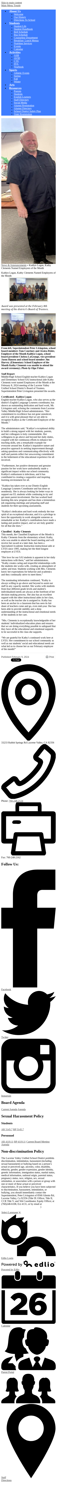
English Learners (22, 97)
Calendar (18, 49)
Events (17, 46)
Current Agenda (9, 1109)
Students (18, 94)
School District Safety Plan (27, 111)
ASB (16, 55)
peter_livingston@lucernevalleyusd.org (20, 1206)
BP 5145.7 (18, 1129)
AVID (17, 58)
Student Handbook (23, 29)
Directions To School (24, 20)
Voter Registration (23, 114)
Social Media (20, 102)
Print (51, 657)
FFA (16, 64)
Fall (16, 78)
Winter (17, 81)
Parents (17, 91)
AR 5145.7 (7, 1129)
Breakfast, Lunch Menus (26, 40)
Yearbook (19, 66)
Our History (20, 17)
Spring (17, 76)
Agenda (22, 1109)
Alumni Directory (23, 108)
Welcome (18, 14)
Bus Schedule (21, 34)
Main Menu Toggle (11, 5)
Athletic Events (21, 73)
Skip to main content (11, 2)
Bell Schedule (21, 32)
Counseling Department (26, 37)
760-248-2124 (16, 801)
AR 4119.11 (7, 1141)
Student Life (20, 26)
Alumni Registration (24, 105)
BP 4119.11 (20, 1141)
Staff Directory (21, 99)
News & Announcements (13, 265)
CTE (16, 61)
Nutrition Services (23, 43)
